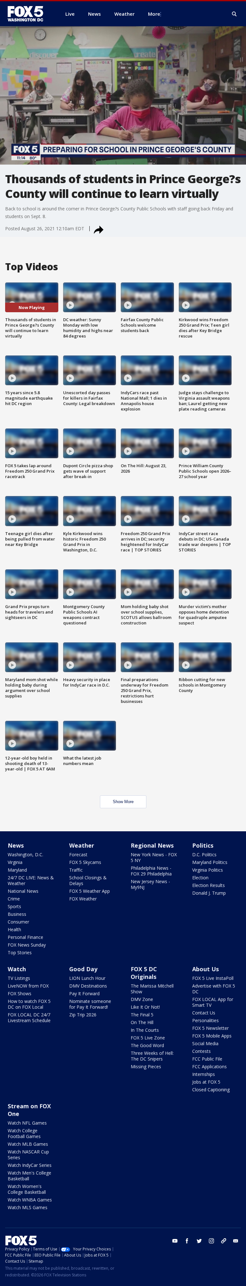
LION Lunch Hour (87, 978)
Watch (17, 969)
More (154, 14)
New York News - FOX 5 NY (154, 857)
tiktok (223, 1241)
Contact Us (203, 1013)
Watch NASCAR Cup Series (28, 1154)
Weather (81, 845)
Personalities (205, 1020)
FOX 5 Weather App (89, 891)
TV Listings (19, 978)
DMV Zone (142, 999)
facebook (187, 1241)
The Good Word (147, 1045)
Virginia (15, 862)
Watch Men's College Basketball (29, 1176)
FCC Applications (209, 1066)
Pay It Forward (84, 993)
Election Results (208, 885)
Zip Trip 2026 (82, 1015)
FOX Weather (83, 899)
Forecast (78, 854)
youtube (175, 1241)
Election (200, 878)
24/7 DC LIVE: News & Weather (31, 880)
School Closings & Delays (88, 880)
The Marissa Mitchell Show (152, 989)
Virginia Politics (207, 870)
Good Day (83, 969)
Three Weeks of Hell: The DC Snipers (152, 1056)
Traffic (76, 870)
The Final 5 (142, 1015)
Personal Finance (25, 937)
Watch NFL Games (27, 1123)
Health (14, 929)
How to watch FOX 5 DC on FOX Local (29, 1004)
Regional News (152, 845)
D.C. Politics (204, 854)
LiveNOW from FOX (28, 986)
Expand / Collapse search (234, 14)
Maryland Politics (209, 862)
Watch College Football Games (24, 1133)
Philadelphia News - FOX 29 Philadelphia (151, 871)
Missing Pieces (146, 1066)
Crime (14, 899)
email (236, 1241)
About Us (205, 969)
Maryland (17, 870)
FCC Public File (207, 1059)
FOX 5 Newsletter (210, 1028)
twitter (199, 1241)
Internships (203, 1074)
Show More (123, 801)
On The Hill (142, 1022)
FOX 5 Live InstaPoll (213, 978)
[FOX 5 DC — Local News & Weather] (29, 13)
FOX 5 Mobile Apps (212, 1036)
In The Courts (145, 1030)
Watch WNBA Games (30, 1200)
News (16, 845)
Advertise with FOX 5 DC (213, 989)
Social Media (205, 1043)
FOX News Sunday (27, 945)
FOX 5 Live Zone (148, 1038)
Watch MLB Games (28, 1144)
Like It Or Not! (145, 1007)
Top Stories (20, 952)
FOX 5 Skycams (85, 862)
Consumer (18, 922)
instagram (211, 1241)
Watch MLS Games (27, 1207)
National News (23, 891)
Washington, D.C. (25, 854)
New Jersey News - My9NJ (150, 884)
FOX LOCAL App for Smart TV (212, 1002)
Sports (14, 906)
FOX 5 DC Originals (144, 973)
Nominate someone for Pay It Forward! (90, 1004)
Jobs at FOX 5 (206, 1082)
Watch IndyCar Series (30, 1165)
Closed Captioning (211, 1090)
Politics (202, 845)
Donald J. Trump (209, 893)
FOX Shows (19, 993)
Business (17, 914)
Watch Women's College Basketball (27, 1189)
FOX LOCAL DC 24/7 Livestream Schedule (29, 1017)
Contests (201, 1051)
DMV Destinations (88, 986)
